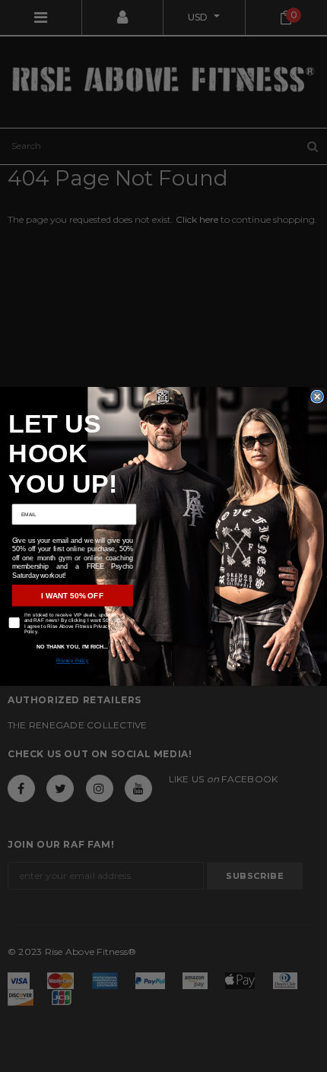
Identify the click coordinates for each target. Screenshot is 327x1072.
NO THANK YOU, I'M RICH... (73, 646)
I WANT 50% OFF (72, 595)
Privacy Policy (72, 660)
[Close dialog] (317, 396)
